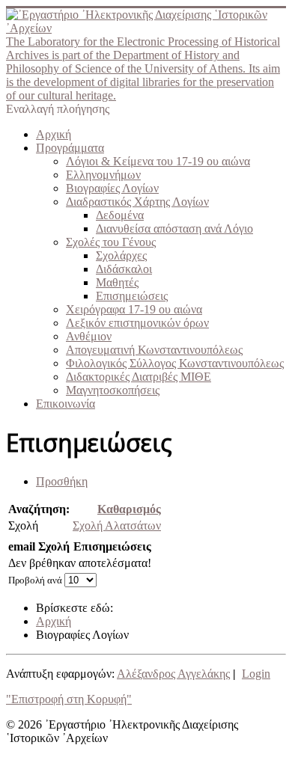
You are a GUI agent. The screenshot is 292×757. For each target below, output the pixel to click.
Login (256, 673)
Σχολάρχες (121, 255)
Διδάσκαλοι (124, 269)
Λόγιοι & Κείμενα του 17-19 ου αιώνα (158, 161)
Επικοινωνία (65, 403)
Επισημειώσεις (132, 295)
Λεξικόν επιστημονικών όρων (137, 322)
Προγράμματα (70, 147)
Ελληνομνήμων (103, 174)
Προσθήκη (62, 481)
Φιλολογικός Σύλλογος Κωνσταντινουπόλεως (175, 363)
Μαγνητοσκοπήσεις (112, 390)
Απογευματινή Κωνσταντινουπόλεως (154, 349)
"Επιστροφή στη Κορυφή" (69, 699)
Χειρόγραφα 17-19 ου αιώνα (134, 309)
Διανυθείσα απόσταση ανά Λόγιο (174, 228)
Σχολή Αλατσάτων (117, 525)
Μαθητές (117, 282)
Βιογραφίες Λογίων (112, 188)
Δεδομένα (120, 215)
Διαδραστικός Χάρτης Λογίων (137, 201)
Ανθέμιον (89, 336)
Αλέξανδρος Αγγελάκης (173, 673)
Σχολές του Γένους (111, 242)
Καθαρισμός (129, 509)
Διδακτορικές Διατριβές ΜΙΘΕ (138, 376)
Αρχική (53, 134)
